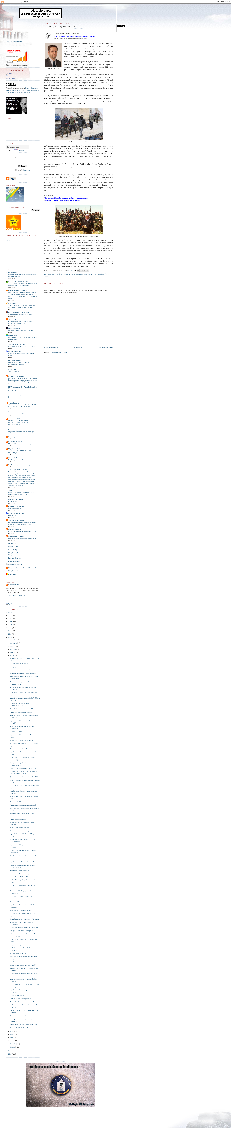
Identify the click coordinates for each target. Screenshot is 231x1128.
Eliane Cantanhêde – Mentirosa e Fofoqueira (24, 919)
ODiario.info (12, 369)
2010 (10, 1054)
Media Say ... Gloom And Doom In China (20, 330)
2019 (10, 625)
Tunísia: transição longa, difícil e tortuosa (23, 1024)
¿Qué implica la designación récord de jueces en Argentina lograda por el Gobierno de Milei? (21, 306)
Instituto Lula (13, 335)
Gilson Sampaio (13, 429)
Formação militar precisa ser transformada (23, 805)
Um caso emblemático (17, 902)
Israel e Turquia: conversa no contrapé (22, 740)
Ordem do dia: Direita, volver (19, 802)
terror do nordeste (14, 561)
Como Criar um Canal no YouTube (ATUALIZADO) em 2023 (18, 363)
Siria (95, 275)
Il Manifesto (92, 273)
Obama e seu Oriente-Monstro (19, 827)
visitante (8, 240)
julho (12, 655)
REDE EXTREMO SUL (16, 513)
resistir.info (12, 574)
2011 (10, 1051)
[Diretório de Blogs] (13, 230)
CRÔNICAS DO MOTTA (16, 506)
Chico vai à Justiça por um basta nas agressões (21, 444)
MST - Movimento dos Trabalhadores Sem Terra (22, 388)
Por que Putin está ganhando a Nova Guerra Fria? (22, 531)
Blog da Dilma (13, 546)
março (12, 1041)
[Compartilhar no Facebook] (85, 270)
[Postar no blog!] (80, 270)
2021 (10, 618)
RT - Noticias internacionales (18, 281)
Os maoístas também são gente (19, 1027)
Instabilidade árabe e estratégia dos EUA (23, 768)
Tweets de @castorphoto (14, 41)
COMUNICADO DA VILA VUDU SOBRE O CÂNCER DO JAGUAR (24, 772)
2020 (10, 621)
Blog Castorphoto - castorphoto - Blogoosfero (19, 554)
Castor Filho (9, 73)
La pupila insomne (14, 351)
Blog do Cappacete (14, 529)
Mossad (72, 275)
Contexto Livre (13, 412)
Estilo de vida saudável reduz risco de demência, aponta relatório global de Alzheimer (22, 493)
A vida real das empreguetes (19, 664)
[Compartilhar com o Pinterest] (87, 270)
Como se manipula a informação (20, 831)
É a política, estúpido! (17, 945)
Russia (90, 275)
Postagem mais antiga (106, 347)
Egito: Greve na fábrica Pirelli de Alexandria (24, 927)
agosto (12, 652)
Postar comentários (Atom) (58, 352)
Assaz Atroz (12, 319)
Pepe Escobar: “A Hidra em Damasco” (22, 862)
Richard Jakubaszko (15, 564)
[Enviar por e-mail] (78, 270)
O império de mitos (13, 501)
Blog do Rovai (13, 571)
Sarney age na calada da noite (19, 667)
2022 (10, 615)
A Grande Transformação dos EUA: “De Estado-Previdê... (22, 840)
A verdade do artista (16, 732)
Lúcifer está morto (13, 398)
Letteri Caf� (12, 549)
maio (12, 1034)
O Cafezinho (12, 272)
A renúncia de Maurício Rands (19, 962)
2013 (10, 634)
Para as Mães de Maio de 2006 (19, 877)
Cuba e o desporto (13, 371)
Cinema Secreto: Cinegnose (17, 290)
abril (12, 1037)
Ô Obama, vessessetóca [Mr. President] (22, 749)
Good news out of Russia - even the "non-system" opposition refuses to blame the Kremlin (22, 523)
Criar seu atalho (10, 78)
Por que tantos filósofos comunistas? (21, 712)
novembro (13, 643)
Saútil (10, 490)
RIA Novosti (12, 303)
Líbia (99, 273)
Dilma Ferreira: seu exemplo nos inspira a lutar (21, 391)
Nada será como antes (14, 508)
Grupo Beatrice (13, 403)
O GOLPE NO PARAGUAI (18, 953)
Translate (21, 150)
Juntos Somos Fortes (15, 396)
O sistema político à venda (15, 460)
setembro (13, 649)
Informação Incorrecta (16, 436)
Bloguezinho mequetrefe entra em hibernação (21, 432)
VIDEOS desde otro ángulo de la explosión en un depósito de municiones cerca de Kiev (22, 284)
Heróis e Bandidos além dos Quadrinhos (23, 1002)
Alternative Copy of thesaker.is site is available (21, 346)
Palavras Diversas (14, 558)
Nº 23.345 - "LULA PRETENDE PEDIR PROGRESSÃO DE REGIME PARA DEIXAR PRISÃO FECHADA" (22, 423)
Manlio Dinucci (62, 275)
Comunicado (12, 515)
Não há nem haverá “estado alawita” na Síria (24, 777)
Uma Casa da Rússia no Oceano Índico (22, 1016)
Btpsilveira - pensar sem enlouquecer (20, 465)
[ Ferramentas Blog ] (15, 360)
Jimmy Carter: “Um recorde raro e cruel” (23, 965)
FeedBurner (27, 170)
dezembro (13, 640)
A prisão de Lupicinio (17, 995)
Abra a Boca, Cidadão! (16, 536)
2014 (10, 631)
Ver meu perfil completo (15, 595)
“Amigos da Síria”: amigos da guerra (21, 930)
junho (12, 1031)
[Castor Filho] (7, 76)
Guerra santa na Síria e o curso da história (23, 673)
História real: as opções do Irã (19, 870)
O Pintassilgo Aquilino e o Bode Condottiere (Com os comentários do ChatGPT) (21, 322)
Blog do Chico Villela (15, 499)
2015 (10, 628)
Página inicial (78, 347)
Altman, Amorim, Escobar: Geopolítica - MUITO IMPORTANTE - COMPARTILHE (22, 406)
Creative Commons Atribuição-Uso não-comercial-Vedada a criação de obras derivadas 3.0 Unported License (22, 90)
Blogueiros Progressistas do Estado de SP (22, 567)
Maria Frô (12, 543)
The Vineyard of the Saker (17, 344)
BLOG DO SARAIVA (15, 442)
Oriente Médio (81, 275)
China (57, 273)
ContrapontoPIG (14, 419)
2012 (10, 637)
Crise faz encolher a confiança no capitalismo (24, 856)
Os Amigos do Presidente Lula (18, 312)
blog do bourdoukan (15, 449)
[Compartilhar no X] (83, 270)
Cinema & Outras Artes (16, 458)
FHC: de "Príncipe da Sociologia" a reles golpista (22, 538)
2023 (10, 612)
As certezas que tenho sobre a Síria (21, 670)
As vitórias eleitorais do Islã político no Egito (24, 874)
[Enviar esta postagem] (75, 270)
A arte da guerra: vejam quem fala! (21, 998)
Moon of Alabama (14, 328)
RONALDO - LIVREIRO (16, 376)
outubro (13, 646)
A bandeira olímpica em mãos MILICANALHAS (19, 704)
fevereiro (13, 1044)
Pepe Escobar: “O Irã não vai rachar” (21, 910)
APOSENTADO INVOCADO (18, 470)
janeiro (12, 1047)
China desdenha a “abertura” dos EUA (22, 709)
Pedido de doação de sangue (19, 859)
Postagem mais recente (51, 347)
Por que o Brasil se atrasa (18, 819)
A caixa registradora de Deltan (17, 414)
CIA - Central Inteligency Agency (73, 273)
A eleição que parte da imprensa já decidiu (20, 314)
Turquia (101, 275)
